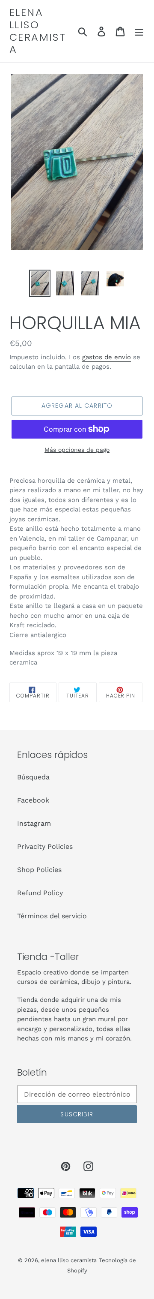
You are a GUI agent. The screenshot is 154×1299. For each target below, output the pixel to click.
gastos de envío (106, 357)
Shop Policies (39, 870)
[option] (39, 283)
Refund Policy (40, 893)
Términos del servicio (52, 916)
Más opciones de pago (77, 449)
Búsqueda (33, 777)
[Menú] (139, 31)
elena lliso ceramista (37, 31)
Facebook (33, 800)
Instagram (34, 823)
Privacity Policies (45, 846)
